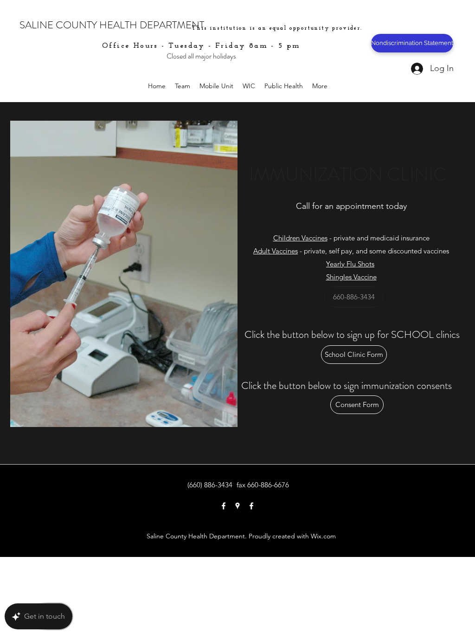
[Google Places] (237, 506)
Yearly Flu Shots (350, 263)
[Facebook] (223, 506)
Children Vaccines (300, 237)
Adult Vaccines (275, 250)
